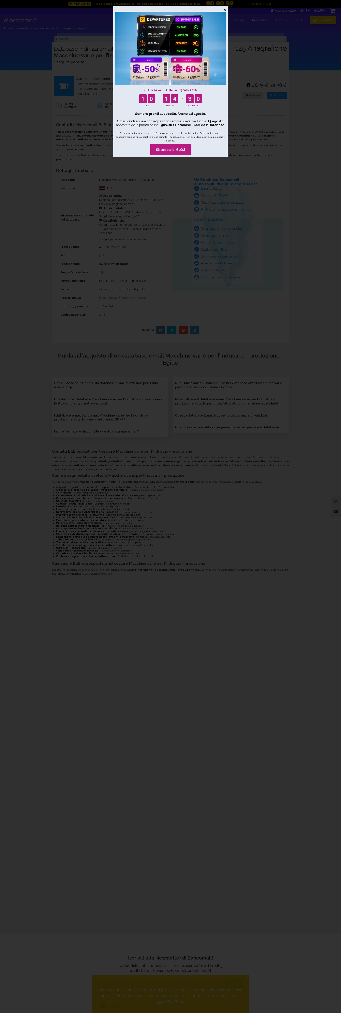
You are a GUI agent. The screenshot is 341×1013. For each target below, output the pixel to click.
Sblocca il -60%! (170, 149)
